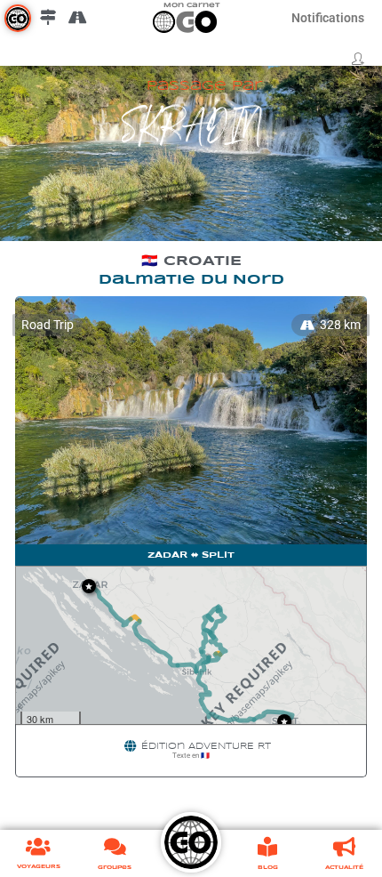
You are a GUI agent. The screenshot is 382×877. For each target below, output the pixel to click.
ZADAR (167, 555)
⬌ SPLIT (213, 555)
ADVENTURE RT (229, 746)
